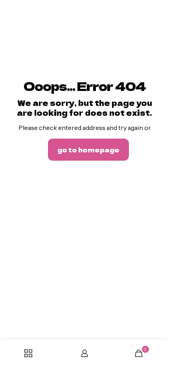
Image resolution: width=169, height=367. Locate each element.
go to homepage (88, 149)
